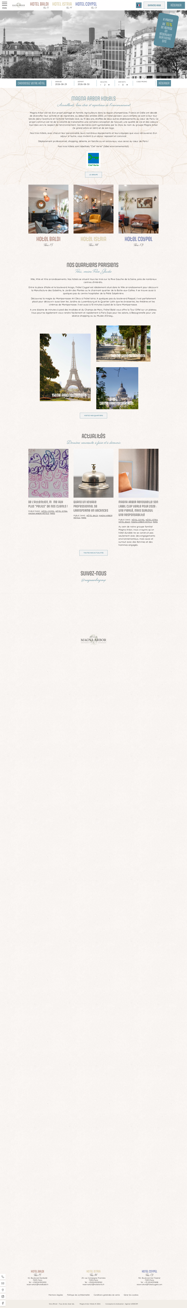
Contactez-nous (154, 5)
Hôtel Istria (61, 511)
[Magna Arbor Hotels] (3, 1290)
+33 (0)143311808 (151, 1282)
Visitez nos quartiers (93, 415)
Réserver (176, 5)
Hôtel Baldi (92, 515)
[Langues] (139, 5)
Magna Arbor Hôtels (38, 513)
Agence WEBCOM (131, 1304)
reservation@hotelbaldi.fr (37, 1284)
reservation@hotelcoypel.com (149, 1284)
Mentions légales (56, 1295)
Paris (52, 513)
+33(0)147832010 (39, 1282)
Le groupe (93, 175)
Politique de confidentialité (78, 1295)
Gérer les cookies (131, 1295)
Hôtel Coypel (47, 511)
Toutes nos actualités (94, 553)
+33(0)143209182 (95, 1282)
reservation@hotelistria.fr (93, 1284)
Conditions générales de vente (107, 1295)
